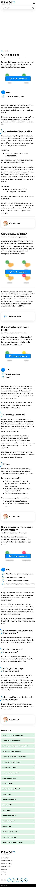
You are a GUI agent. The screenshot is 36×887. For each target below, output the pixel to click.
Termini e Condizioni (6, 860)
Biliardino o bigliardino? (10, 831)
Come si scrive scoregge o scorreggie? (14, 756)
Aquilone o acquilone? (9, 778)
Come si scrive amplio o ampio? (12, 751)
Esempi (8, 377)
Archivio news (5, 857)
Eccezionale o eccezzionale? (11, 789)
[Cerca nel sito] (33, 7)
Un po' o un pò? (7, 805)
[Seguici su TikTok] (26, 880)
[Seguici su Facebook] (9, 880)
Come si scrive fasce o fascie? (11, 740)
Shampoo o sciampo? (9, 821)
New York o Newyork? (9, 837)
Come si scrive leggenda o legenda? (13, 735)
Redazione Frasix (6, 237)
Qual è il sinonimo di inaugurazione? (16, 577)
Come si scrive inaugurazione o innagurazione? (20, 574)
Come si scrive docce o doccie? (12, 762)
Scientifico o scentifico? (10, 815)
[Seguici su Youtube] (21, 880)
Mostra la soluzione (20, 79)
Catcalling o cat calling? (9, 767)
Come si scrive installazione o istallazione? (15, 746)
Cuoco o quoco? (7, 794)
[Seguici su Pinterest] (17, 880)
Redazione (4, 869)
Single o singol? (7, 826)
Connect (3, 875)
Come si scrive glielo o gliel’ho (15, 96)
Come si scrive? (5, 51)
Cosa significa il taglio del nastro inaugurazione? (20, 584)
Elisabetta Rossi (5, 58)
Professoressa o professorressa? (12, 842)
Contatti (3, 872)
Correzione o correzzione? (11, 772)
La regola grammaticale (13, 374)
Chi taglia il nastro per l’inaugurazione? (17, 580)
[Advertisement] (18, 28)
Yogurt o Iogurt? (7, 810)
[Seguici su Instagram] (13, 880)
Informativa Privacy (6, 863)
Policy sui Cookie (5, 866)
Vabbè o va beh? (7, 783)
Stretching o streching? (10, 799)
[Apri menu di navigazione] (34, 3)
